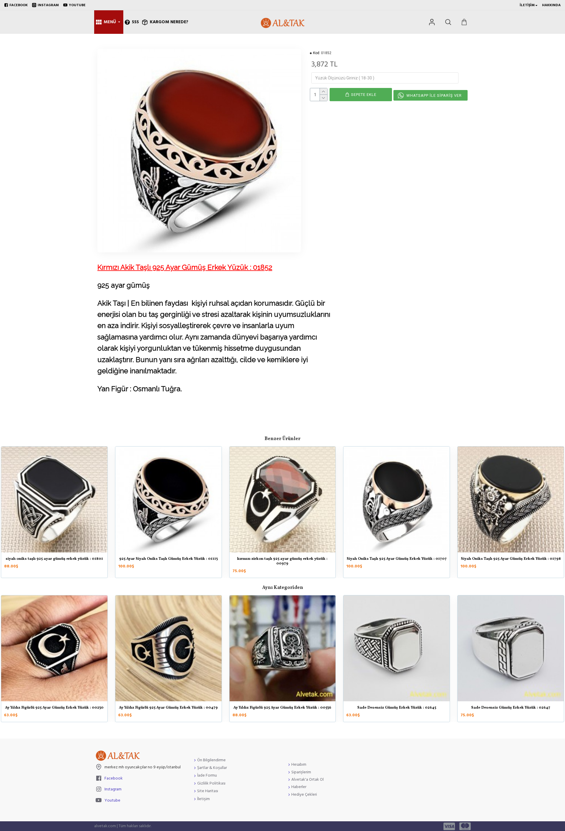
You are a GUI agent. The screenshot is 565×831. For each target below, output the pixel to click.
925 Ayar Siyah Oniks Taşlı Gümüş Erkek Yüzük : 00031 (396, 559)
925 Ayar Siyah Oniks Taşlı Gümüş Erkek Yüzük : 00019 (168, 559)
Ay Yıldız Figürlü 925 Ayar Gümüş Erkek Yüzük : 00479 (168, 708)
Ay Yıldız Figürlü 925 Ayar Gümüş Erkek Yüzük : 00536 (282, 708)
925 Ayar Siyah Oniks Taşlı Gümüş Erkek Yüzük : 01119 (282, 559)
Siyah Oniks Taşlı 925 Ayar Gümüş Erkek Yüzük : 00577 (54, 559)
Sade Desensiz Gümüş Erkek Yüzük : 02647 (510, 708)
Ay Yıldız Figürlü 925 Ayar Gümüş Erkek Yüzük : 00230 (54, 708)
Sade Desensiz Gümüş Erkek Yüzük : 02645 (396, 708)
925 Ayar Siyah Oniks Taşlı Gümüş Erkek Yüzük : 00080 (511, 559)
